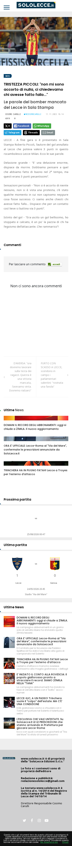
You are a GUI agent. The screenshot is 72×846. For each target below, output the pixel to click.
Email (50, 132)
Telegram (14, 132)
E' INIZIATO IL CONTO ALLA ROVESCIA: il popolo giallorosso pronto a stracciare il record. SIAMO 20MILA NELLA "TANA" (42, 679)
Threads (33, 132)
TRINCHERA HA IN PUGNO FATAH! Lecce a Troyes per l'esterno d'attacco (42, 660)
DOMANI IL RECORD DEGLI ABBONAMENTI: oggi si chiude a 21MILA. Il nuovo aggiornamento (35, 427)
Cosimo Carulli (13, 114)
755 (10, 442)
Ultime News (14, 607)
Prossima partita (17, 499)
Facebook (23, 125)
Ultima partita (15, 545)
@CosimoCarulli (33, 114)
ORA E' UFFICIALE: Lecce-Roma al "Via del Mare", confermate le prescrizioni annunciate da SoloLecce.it (35, 449)
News (7, 76)
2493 (10, 422)
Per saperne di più (49, 842)
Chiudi (65, 842)
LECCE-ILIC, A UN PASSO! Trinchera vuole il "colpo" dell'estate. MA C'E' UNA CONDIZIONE (39, 701)
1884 (10, 467)
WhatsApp (43, 125)
